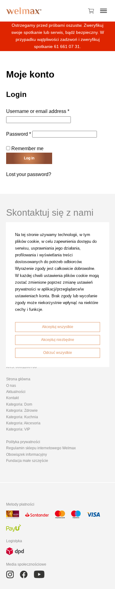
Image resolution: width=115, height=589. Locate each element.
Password (18, 134)
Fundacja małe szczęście (27, 461)
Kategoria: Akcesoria (23, 423)
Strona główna (18, 379)
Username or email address (37, 111)
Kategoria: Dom (19, 404)
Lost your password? (28, 174)
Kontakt (12, 398)
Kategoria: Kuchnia (22, 417)
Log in (29, 158)
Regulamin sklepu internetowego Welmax (41, 448)
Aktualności (15, 392)
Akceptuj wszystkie (57, 327)
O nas (11, 385)
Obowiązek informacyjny (26, 454)
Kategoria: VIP (18, 429)
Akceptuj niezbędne (57, 340)
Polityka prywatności (23, 442)
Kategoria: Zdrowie (22, 410)
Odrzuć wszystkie (57, 352)
